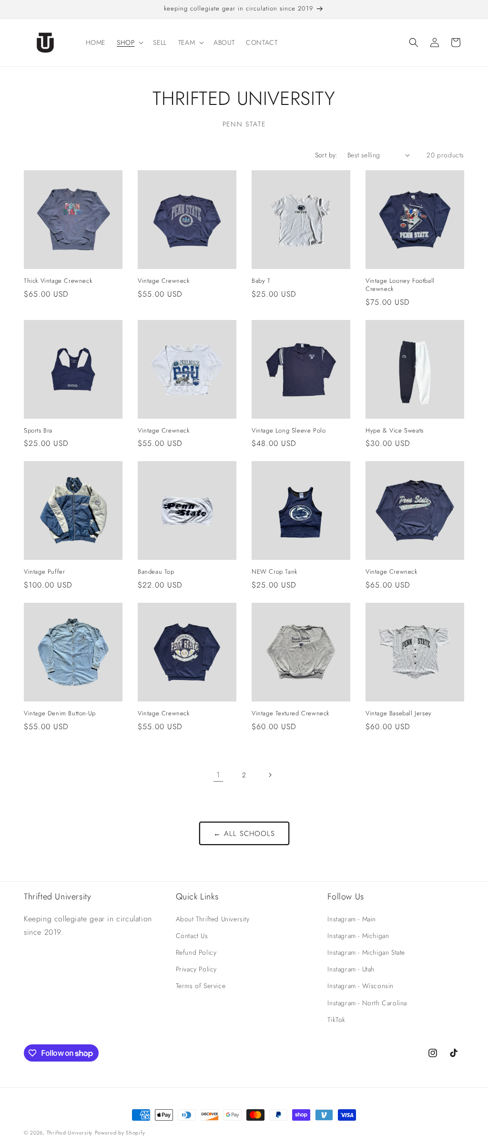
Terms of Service (201, 985)
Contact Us (192, 935)
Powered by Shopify (120, 1132)
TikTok (336, 1019)
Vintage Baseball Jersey (399, 714)
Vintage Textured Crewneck (290, 714)
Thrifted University (69, 1132)
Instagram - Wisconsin (360, 985)
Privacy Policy (196, 969)
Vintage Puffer (44, 572)
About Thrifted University (213, 919)
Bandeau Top (156, 572)
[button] (129, 42)
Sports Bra (38, 431)
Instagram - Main (351, 919)
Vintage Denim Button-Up (60, 714)
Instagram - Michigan (358, 935)
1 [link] (218, 774)
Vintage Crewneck (164, 281)
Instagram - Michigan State (366, 952)
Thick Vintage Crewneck (58, 281)
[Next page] (269, 774)
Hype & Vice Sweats (395, 431)
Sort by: (326, 155)
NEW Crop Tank (274, 572)
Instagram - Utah (351, 969)
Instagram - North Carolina (367, 1003)
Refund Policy (196, 952)
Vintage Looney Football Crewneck (400, 285)
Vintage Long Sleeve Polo (288, 431)
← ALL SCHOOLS (244, 833)
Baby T (261, 281)
